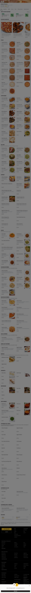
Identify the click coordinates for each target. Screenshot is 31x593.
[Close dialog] (29, 586)
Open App (15, 591)
